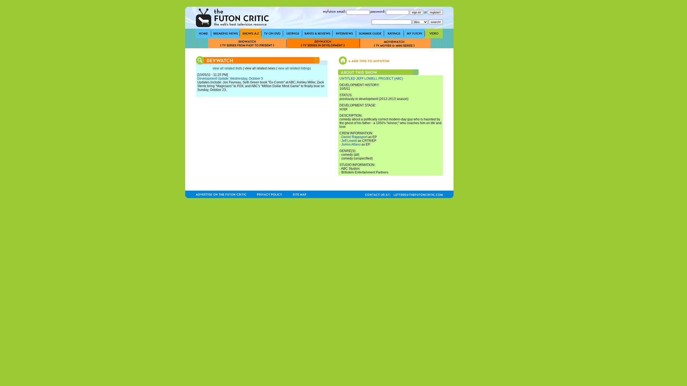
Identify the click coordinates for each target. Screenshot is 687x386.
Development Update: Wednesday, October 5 (230, 78)
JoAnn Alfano (351, 144)
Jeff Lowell (349, 141)
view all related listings (294, 68)
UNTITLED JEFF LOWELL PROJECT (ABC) (371, 78)
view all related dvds (227, 68)
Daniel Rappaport (354, 137)
